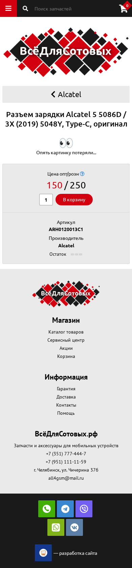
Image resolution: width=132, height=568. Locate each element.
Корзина (66, 356)
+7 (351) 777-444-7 (66, 453)
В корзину (74, 199)
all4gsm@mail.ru (66, 478)
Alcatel (69, 94)
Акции (66, 348)
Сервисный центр (66, 340)
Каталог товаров (66, 332)
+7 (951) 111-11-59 (66, 461)
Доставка (66, 397)
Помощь (66, 413)
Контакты (66, 405)
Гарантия (66, 388)
